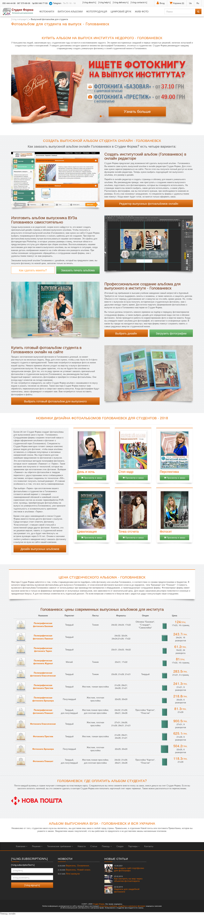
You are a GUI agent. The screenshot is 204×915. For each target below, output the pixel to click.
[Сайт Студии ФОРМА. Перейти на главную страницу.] (20, 11)
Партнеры (133, 846)
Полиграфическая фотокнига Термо (43, 650)
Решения (36, 846)
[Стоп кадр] (133, 450)
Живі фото (142, 11)
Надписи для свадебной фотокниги (126, 889)
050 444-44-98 (8, 3)
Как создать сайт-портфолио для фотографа (129, 868)
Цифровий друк (121, 11)
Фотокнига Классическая (43, 723)
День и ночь (86, 471)
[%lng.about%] (89, 2)
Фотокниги (46, 11)
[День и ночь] (92, 450)
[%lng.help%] (104, 2)
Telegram (56, 3)
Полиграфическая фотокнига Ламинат (43, 637)
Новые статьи (116, 858)
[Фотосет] (174, 510)
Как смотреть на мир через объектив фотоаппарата (128, 879)
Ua (190, 3)
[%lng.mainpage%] (20, 19)
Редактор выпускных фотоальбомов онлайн (148, 203)
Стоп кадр (125, 471)
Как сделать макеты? (33, 270)
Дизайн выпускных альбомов (40, 549)
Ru (198, 3)
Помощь (106, 846)
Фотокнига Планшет (43, 761)
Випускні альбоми (70, 11)
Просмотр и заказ (92, 477)
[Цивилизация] (92, 510)
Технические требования (59, 846)
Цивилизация (87, 531)
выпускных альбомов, (108, 906)
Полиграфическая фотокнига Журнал (43, 662)
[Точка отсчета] (133, 510)
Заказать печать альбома (78, 270)
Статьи (93, 846)
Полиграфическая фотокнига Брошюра (43, 699)
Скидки (120, 846)
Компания (21, 846)
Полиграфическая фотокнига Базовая (43, 625)
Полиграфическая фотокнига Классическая (43, 674)
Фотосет (166, 531)
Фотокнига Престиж (43, 736)
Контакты (148, 846)
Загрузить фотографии (171, 333)
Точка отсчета (128, 531)
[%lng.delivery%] (120, 2)
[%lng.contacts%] (139, 2)
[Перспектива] (174, 450)
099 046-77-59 (40, 3)
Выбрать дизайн (126, 333)
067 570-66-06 (23, 3)
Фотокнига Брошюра (43, 748)
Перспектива (169, 471)
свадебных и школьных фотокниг (131, 906)
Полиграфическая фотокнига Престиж (43, 687)
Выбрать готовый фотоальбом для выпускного (55, 401)
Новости (82, 846)
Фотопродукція (96, 11)
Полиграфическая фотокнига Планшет (43, 711)
